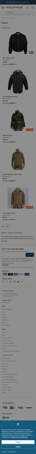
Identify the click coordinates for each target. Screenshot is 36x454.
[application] (18, 437)
